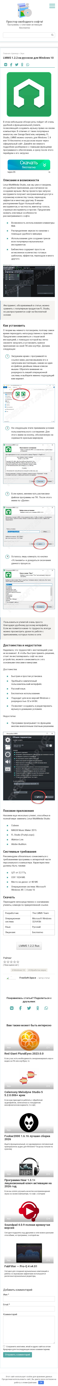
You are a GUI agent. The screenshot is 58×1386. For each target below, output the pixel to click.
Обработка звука (38, 970)
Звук (22, 53)
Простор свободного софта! (24, 21)
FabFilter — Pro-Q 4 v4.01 (20, 1266)
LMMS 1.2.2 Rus (29, 945)
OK (41, 1382)
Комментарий (10, 1314)
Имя (6, 1294)
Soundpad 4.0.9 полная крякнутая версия (27, 1226)
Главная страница (10, 53)
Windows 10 (19, 970)
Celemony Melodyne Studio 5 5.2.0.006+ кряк (23, 1093)
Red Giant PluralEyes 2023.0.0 (24, 1053)
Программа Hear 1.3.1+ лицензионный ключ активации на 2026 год (28, 1183)
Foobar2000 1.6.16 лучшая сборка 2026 (27, 1137)
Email (6, 1304)
